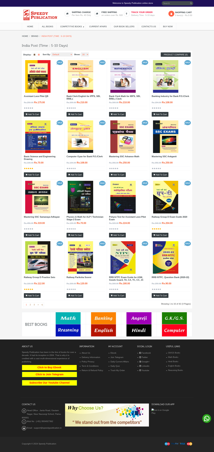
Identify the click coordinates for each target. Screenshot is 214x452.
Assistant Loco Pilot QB (36, 96)
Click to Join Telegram (49, 374)
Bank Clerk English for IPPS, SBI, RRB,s (83, 97)
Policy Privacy (88, 361)
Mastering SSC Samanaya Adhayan (42, 217)
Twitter (145, 357)
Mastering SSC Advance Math (124, 156)
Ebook (113, 353)
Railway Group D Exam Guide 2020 (169, 217)
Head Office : (33, 410)
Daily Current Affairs (119, 361)
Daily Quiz (115, 366)
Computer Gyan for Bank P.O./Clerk (85, 156)
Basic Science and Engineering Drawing (39, 157)
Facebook (146, 353)
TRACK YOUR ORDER (142, 12)
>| (42, 305)
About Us (86, 353)
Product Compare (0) (176, 54)
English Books (174, 366)
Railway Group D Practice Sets (39, 277)
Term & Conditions (90, 366)
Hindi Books (173, 361)
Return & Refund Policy (92, 370)
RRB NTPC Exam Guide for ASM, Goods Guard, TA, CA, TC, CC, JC (126, 278)
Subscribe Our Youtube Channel (49, 382)
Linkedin (145, 366)
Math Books (173, 357)
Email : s (31, 428)
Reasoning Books (175, 370)
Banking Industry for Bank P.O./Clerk (170, 96)
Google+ (146, 361)
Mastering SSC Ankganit (164, 156)
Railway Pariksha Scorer (79, 277)
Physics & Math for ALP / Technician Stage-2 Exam (85, 218)
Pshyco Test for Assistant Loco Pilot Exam (127, 218)
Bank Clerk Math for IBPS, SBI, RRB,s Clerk (124, 97)
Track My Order (117, 370)
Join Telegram (116, 357)
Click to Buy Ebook (49, 367)
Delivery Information (91, 357)
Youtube (145, 370)
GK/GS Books (174, 353)
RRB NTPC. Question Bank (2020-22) (170, 277)
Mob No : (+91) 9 (35, 421)
